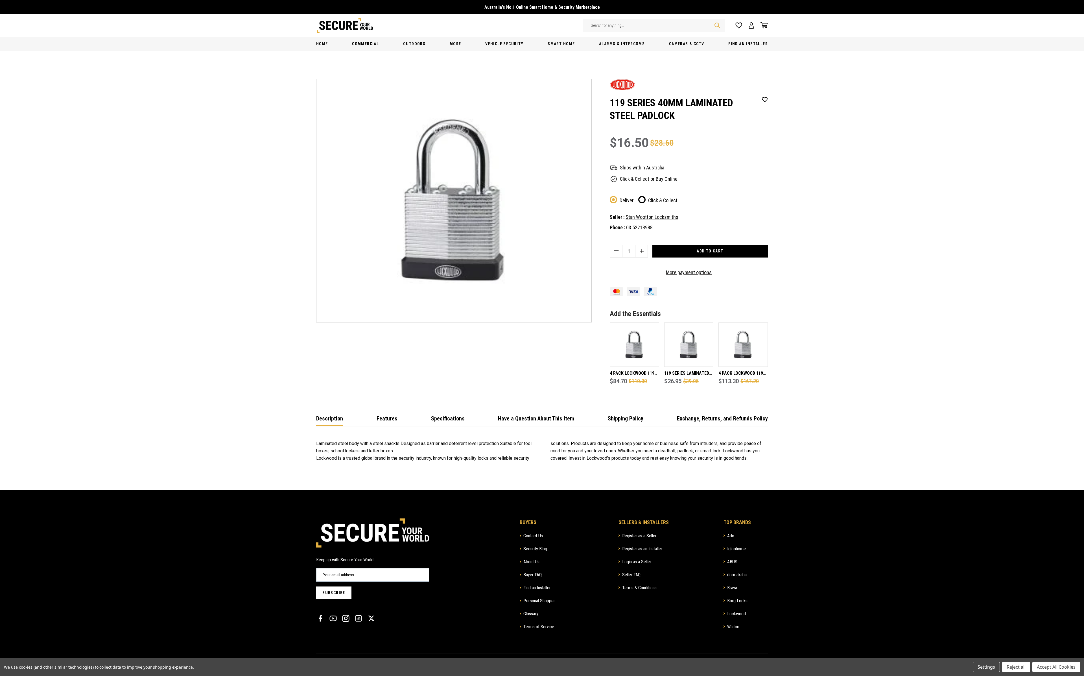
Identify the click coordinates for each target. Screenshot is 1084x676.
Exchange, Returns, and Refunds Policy (722, 418)
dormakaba (737, 574)
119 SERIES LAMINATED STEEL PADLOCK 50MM (686, 373)
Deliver (627, 200)
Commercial (365, 44)
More (455, 44)
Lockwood (736, 613)
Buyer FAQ (532, 574)
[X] (371, 618)
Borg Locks (737, 600)
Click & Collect (663, 200)
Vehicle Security (504, 44)
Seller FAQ (631, 574)
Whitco (733, 626)
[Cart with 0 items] (762, 25)
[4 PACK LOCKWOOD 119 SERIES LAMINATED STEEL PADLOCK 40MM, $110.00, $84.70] (634, 345)
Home (322, 44)
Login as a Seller (636, 561)
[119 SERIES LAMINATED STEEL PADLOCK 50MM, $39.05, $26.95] (689, 345)
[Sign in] (751, 25)
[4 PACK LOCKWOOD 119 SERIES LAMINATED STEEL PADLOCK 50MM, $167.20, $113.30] (743, 345)
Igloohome (736, 548)
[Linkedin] (358, 618)
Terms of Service (538, 626)
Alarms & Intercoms (622, 44)
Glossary (530, 613)
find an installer (748, 44)
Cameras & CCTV (686, 44)
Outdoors (414, 44)
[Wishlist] (739, 25)
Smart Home (561, 44)
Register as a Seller (639, 535)
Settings (986, 667)
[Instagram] (346, 618)
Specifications (448, 418)
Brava (732, 587)
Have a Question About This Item (536, 418)
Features (387, 418)
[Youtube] (333, 618)
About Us (531, 561)
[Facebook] (320, 618)
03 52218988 (639, 227)
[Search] (717, 25)
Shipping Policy (625, 418)
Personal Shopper (539, 600)
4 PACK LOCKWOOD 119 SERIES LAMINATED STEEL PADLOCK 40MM (632, 373)
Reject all (1016, 667)
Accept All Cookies (1056, 667)
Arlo (730, 535)
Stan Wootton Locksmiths (652, 217)
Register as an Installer (642, 548)
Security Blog (535, 548)
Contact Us (533, 535)
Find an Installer (537, 587)
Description (329, 418)
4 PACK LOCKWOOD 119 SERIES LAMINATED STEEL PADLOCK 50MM (740, 373)
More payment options (689, 272)
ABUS (732, 561)
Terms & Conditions (639, 587)
